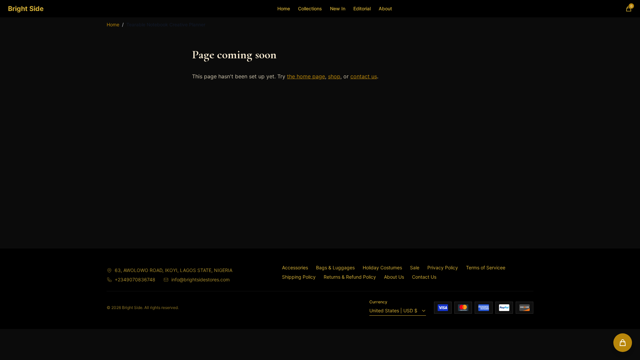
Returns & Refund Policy (350, 277)
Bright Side (26, 9)
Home (283, 8)
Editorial (362, 8)
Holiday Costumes (382, 267)
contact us (363, 76)
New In (337, 8)
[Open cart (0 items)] (622, 342)
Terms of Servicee (485, 267)
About (385, 8)
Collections (310, 8)
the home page (306, 76)
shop (334, 76)
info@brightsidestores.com (200, 279)
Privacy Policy (442, 267)
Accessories (295, 267)
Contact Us (424, 277)
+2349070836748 (135, 279)
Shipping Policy (299, 277)
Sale (414, 267)
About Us (394, 277)
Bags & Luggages (335, 267)
